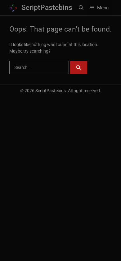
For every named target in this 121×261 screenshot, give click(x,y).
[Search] (78, 67)
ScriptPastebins (46, 7)
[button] (81, 7)
